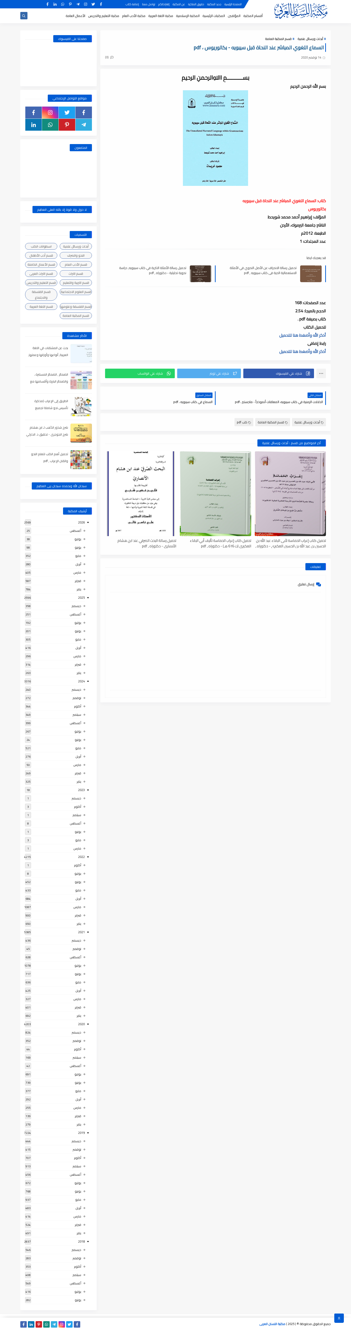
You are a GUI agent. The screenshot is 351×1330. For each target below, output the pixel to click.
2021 (81, 932)
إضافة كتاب (132, 4)
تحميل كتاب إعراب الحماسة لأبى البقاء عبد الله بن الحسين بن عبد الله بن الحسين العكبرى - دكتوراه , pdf (290, 543)
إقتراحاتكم (164, 4)
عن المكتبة (179, 4)
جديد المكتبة (214, 4)
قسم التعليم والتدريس (41, 282)
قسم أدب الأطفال (41, 255)
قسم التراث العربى (41, 273)
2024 (81, 681)
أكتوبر (77, 706)
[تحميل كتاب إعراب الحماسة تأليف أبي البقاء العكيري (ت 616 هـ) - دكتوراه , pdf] (215, 493)
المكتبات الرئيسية (213, 16)
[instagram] (85, 4)
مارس (77, 572)
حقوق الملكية (196, 4)
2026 (81, 522)
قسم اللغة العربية (41, 306)
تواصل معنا (148, 4)
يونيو (78, 547)
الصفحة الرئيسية (233, 4)
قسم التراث (76, 273)
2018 (81, 1241)
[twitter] (93, 4)
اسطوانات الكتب (41, 246)
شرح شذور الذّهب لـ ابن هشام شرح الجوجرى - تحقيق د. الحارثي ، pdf (47, 434)
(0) (107, 57)
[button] (278, 373)
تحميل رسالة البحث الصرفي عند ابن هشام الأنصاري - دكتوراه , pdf (146, 543)
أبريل (78, 564)
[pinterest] (70, 4)
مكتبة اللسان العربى (272, 1324)
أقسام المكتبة (253, 16)
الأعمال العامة (75, 16)
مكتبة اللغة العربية (160, 16)
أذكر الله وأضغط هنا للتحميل (302, 335)
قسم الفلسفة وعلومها (75, 306)
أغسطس (75, 530)
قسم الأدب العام (76, 264)
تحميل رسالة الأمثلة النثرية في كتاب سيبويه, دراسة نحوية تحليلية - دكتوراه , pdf (152, 270)
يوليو (77, 539)
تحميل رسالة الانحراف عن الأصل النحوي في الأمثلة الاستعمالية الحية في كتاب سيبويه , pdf (263, 270)
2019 (81, 1133)
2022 (81, 857)
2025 (81, 597)
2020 (81, 1024)
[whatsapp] (62, 4)
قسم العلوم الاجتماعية (76, 292)
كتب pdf (242, 422)
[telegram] (78, 4)
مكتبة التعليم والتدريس (103, 16)
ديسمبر (76, 606)
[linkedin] (55, 4)
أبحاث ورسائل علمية (310, 39)
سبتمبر (77, 714)
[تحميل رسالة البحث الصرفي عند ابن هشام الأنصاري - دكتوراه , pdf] (140, 493)
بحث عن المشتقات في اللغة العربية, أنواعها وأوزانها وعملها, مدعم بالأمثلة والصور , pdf (48, 355)
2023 (81, 790)
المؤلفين (234, 16)
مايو (78, 556)
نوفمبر (77, 698)
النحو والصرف (76, 255)
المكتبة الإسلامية (188, 16)
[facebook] (101, 4)
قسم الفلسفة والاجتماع (41, 294)
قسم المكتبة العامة (278, 39)
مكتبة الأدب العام (133, 16)
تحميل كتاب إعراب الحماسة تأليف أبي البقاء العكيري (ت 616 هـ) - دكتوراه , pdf (220, 543)
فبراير (78, 581)
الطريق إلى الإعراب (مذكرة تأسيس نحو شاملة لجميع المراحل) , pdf (51, 408)
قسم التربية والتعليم (76, 282)
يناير (79, 589)
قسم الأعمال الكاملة (41, 264)
